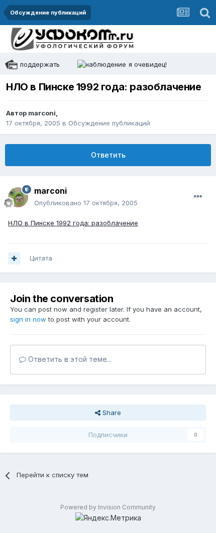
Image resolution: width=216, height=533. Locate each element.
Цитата (41, 258)
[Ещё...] (198, 197)
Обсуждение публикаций (109, 123)
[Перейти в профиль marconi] (18, 197)
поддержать (40, 64)
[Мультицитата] (14, 258)
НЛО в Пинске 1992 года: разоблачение (73, 223)
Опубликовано (86, 203)
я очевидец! (148, 64)
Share (110, 413)
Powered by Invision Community (108, 507)
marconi (42, 113)
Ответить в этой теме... (69, 359)
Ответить (108, 155)
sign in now (28, 319)
